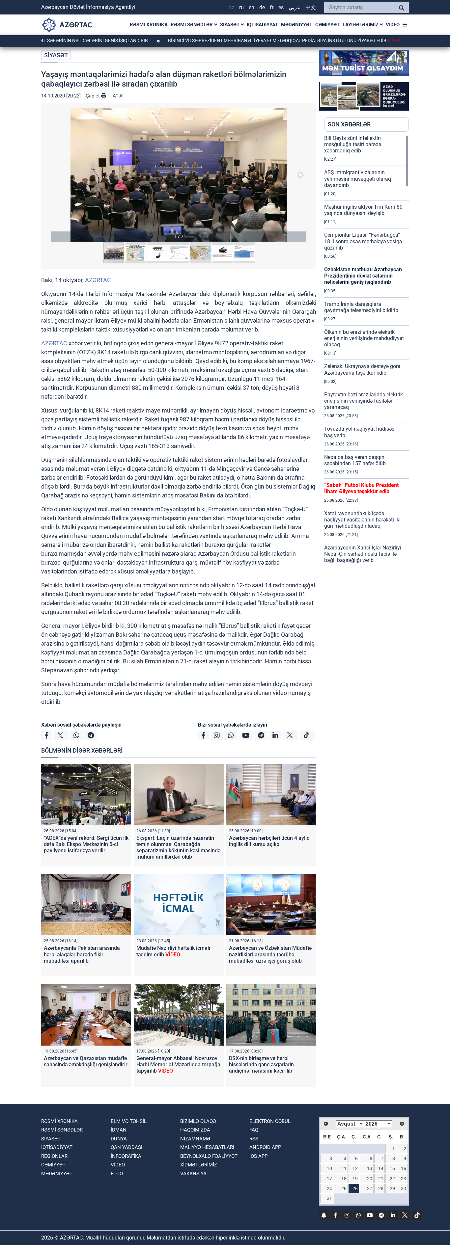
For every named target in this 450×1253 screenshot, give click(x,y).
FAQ (253, 1130)
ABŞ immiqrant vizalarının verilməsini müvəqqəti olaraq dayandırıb (357, 178)
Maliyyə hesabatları (207, 1147)
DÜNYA (119, 1139)
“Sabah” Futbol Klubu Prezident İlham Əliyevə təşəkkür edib (361, 488)
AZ (231, 7)
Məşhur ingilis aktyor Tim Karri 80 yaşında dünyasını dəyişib (363, 210)
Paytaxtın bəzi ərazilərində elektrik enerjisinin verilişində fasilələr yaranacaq (363, 400)
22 (392, 1178)
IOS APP (258, 1156)
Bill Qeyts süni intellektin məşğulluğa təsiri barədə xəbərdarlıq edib (352, 144)
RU (241, 7)
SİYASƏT (230, 25)
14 (380, 1168)
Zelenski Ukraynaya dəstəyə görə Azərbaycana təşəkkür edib (362, 369)
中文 (310, 7)
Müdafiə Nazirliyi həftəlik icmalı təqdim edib (173, 951)
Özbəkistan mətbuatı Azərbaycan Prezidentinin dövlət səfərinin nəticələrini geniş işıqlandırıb (363, 275)
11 (344, 1168)
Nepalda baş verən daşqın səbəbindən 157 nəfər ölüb (355, 460)
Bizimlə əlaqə (198, 1121)
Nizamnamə (195, 1139)
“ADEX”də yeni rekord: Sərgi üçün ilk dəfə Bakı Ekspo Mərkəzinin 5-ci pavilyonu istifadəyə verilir (86, 844)
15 (392, 1168)
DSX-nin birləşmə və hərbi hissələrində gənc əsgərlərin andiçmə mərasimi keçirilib (261, 1064)
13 (369, 1168)
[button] (178, 175)
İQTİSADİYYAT (262, 25)
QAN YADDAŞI (126, 1147)
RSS (253, 1139)
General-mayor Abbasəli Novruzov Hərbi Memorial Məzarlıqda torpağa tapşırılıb (178, 1064)
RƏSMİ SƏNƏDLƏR (192, 25)
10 (329, 1168)
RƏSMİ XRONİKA (149, 25)
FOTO (117, 1174)
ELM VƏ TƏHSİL (129, 1121)
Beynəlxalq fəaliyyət (209, 1156)
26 (355, 1188)
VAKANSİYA (193, 1174)
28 (380, 1188)
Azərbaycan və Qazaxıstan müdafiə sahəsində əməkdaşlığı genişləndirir (85, 1061)
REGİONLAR (54, 1156)
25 (344, 1188)
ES (281, 7)
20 (369, 1178)
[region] (366, 349)
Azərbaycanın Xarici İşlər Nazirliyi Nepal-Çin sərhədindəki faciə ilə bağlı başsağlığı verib (362, 554)
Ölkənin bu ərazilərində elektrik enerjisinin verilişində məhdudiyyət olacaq (364, 338)
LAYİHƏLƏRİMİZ (361, 25)
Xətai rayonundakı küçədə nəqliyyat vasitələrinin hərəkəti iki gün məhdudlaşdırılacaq (362, 519)
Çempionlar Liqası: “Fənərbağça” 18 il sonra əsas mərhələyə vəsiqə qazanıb (363, 241)
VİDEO (393, 25)
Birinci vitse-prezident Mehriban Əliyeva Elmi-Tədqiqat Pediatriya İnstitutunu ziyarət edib (248, 40)
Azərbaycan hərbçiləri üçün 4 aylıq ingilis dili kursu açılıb (269, 841)
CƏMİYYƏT (327, 25)
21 (380, 1178)
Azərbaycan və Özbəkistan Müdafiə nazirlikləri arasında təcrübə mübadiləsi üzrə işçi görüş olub (270, 954)
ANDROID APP (265, 1147)
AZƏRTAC (98, 280)
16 (403, 1168)
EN (251, 7)
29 (392, 1188)
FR (271, 7)
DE (262, 7)
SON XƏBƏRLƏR (349, 124)
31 (329, 1198)
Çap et (93, 96)
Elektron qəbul (270, 1121)
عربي (294, 7)
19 (355, 1178)
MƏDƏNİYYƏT (296, 25)
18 (344, 1178)
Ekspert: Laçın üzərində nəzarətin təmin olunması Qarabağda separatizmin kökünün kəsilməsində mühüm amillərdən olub (178, 847)
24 (329, 1188)
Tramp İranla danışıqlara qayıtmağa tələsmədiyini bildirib (361, 307)
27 (369, 1188)
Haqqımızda (195, 1130)
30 (403, 1188)
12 (355, 1168)
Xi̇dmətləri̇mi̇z (198, 1165)
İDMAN (119, 1130)
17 (329, 1178)
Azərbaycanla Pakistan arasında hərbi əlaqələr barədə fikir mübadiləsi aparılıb (82, 954)
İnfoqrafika (126, 1156)
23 (403, 1178)
